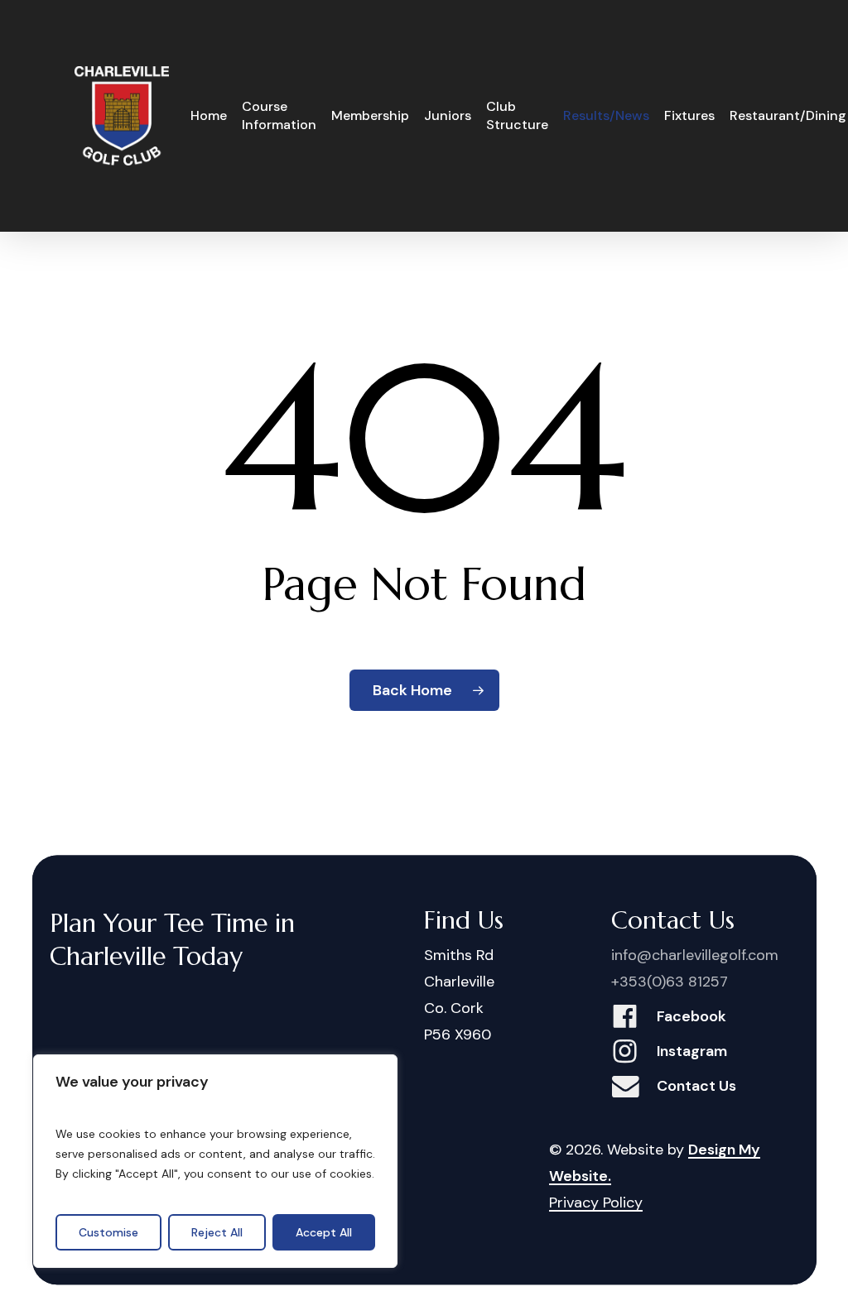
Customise (108, 1232)
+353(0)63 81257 (669, 981)
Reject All (217, 1232)
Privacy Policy (596, 1202)
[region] (215, 1161)
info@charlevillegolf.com (694, 955)
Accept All (324, 1232)
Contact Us (696, 1086)
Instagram (692, 1051)
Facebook (691, 1016)
